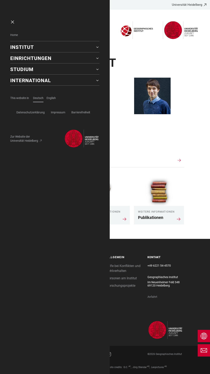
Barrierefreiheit (80, 112)
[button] (54, 47)
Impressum (58, 112)
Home (14, 35)
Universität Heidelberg (187, 5)
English (51, 98)
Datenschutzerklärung (30, 112)
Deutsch (38, 98)
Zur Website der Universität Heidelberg (24, 138)
